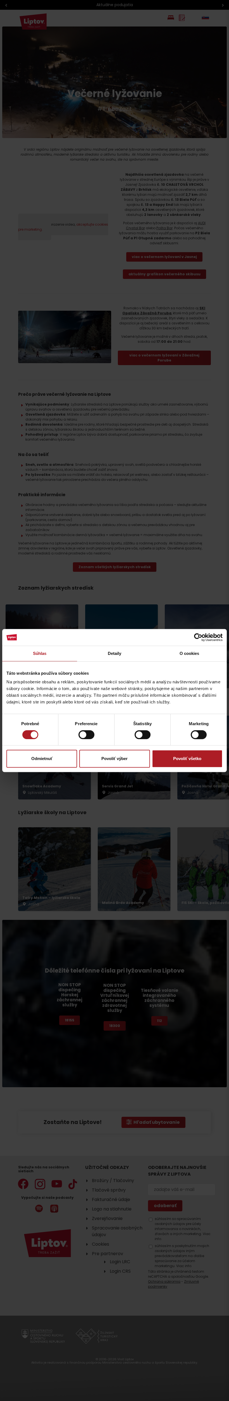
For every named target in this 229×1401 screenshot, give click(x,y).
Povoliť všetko (187, 758)
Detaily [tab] (114, 653)
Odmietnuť (42, 758)
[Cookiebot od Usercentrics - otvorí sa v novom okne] (198, 637)
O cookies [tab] (189, 653)
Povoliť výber (114, 758)
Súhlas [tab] (40, 653)
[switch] (86, 734)
